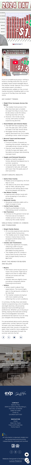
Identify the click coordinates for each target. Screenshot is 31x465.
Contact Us (15, 376)
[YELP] (19, 452)
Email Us (15, 412)
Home (16, 421)
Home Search (15, 427)
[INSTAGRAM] (11, 452)
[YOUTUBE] (15, 452)
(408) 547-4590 (15, 410)
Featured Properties (15, 425)
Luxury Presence (15, 461)
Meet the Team (15, 423)
